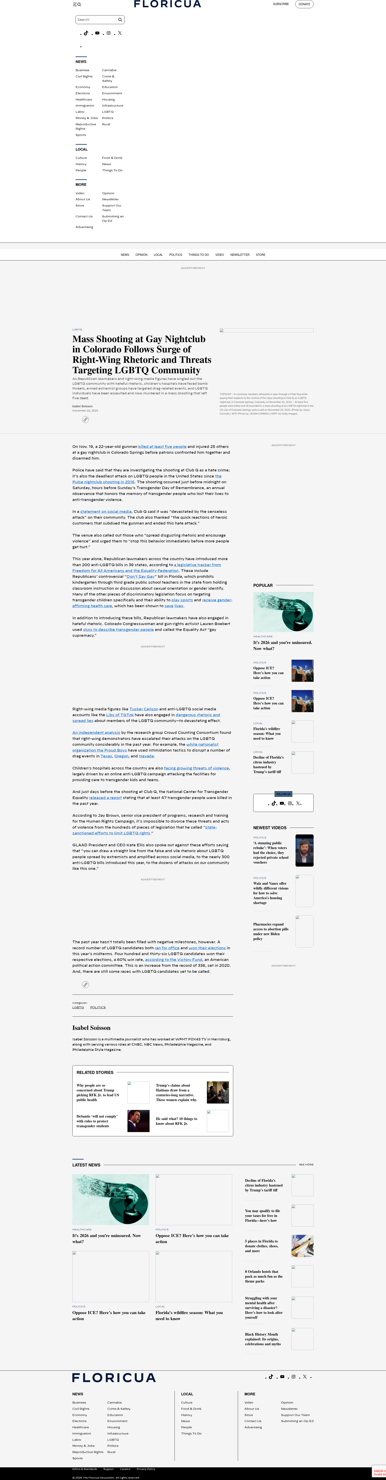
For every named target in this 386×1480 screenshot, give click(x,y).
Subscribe (281, 4)
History (81, 164)
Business (82, 70)
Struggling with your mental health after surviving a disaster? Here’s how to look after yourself (264, 1307)
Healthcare (84, 99)
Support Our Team (295, 1415)
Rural (106, 124)
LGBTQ (108, 112)
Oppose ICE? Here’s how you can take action (268, 672)
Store (80, 205)
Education (110, 87)
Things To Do (112, 170)
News (106, 164)
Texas (106, 756)
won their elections (207, 948)
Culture (81, 158)
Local (158, 255)
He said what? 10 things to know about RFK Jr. (176, 1121)
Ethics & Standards (84, 1469)
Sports (81, 135)
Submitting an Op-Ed (297, 1421)
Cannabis (109, 70)
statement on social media (105, 512)
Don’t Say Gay (141, 577)
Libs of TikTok (120, 715)
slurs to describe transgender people (118, 630)
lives (179, 606)
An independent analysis (96, 733)
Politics (107, 118)
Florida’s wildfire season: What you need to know (267, 733)
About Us (83, 199)
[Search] (120, 19)
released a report (105, 798)
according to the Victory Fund (173, 960)
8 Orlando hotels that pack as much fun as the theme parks (264, 1276)
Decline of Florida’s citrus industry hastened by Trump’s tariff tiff (268, 764)
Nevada (146, 756)
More (249, 1394)
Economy (83, 87)
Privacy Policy (146, 1469)
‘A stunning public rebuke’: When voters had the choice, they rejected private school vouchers (270, 852)
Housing (108, 99)
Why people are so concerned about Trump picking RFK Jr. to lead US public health (98, 1092)
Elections (83, 93)
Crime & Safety (118, 1409)
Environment (112, 93)
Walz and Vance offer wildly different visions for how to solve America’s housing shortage (270, 893)
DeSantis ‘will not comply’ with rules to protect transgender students (97, 1121)
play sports (182, 600)
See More (306, 1164)
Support (108, 1469)
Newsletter (110, 199)
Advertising (84, 227)
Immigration (85, 105)
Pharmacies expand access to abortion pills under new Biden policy (270, 931)
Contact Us (84, 216)
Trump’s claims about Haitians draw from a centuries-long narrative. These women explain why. (176, 1092)
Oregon (121, 756)
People (81, 170)
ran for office (167, 948)
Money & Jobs (87, 118)
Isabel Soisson (82, 406)
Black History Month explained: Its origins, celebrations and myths (263, 1339)
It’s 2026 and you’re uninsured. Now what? (282, 645)
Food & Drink (112, 158)
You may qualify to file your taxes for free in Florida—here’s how (262, 1215)
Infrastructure (112, 105)
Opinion (108, 193)
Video (80, 193)
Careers (125, 1469)
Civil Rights (84, 76)
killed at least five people (162, 447)
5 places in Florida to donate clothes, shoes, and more (261, 1245)
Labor (80, 112)
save (168, 606)
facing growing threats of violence (196, 768)
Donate (304, 4)
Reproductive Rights (87, 1452)
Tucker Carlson (143, 709)
